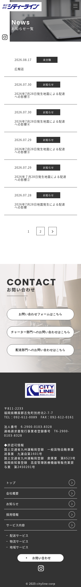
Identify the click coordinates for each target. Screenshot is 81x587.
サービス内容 (15, 525)
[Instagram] (41, 569)
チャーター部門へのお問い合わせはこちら (40, 332)
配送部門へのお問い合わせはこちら (40, 350)
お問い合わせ (41, 558)
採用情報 (12, 514)
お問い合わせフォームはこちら (40, 314)
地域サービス (19, 547)
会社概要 (12, 493)
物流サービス (19, 541)
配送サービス (19, 535)
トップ (11, 482)
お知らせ (12, 504)
